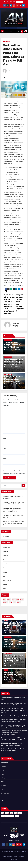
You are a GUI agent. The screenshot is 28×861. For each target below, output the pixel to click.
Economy (5, 555)
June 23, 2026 (9, 349)
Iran (13, 599)
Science (5, 572)
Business (5, 551)
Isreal (21, 599)
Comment (6, 405)
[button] (19, 31)
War (14, 602)
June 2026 (6, 536)
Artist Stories (6, 547)
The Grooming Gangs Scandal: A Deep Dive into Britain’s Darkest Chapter (12, 347)
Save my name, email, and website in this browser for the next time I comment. (14, 472)
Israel (17, 599)
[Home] (2, 31)
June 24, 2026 (9, 630)
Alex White (13, 70)
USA (11, 602)
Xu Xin (18, 602)
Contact (15, 856)
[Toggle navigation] (11, 31)
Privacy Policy (14, 859)
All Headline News (14, 836)
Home (4, 856)
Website (5, 458)
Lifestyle (5, 564)
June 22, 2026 (9, 383)
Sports (4, 576)
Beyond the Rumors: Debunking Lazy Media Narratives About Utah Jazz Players (13, 381)
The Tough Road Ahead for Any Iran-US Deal (14, 674)
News (4, 568)
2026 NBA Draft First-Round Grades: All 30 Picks (13, 625)
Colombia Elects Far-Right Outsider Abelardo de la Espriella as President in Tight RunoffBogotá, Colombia (9, 304)
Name (5, 438)
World (4, 588)
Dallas (8, 599)
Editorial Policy (21, 856)
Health (5, 559)
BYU (4, 599)
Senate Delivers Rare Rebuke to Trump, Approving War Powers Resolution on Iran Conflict (13, 364)
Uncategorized (6, 41)
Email (5, 448)
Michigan (5, 602)
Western (5, 584)
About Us (9, 856)
